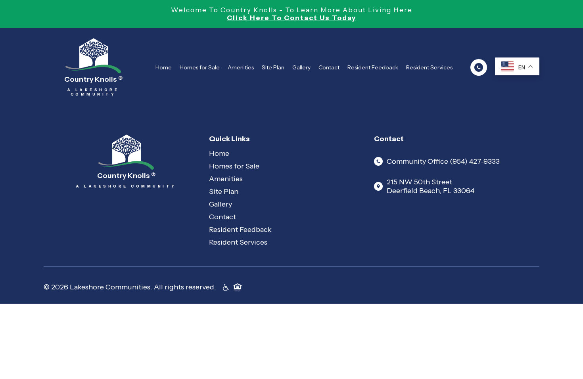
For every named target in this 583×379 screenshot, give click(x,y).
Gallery (301, 67)
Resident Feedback (372, 67)
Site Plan (273, 67)
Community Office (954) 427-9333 (443, 161)
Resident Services (429, 67)
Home (163, 67)
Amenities (241, 67)
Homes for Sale (200, 67)
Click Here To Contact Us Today (291, 18)
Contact (328, 67)
